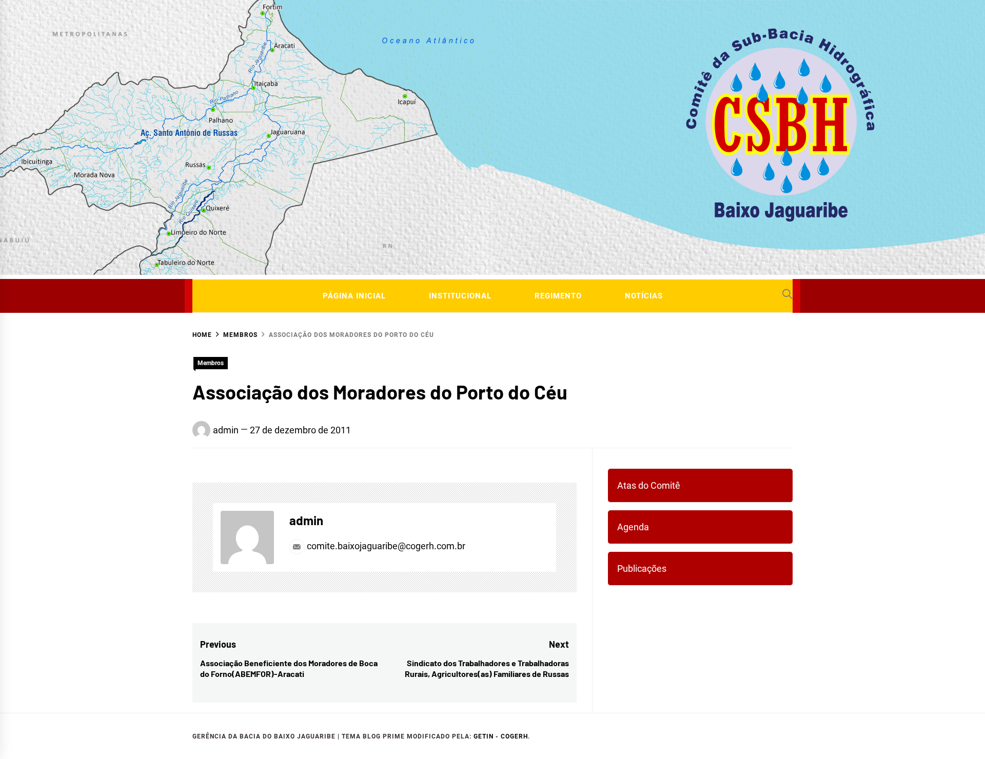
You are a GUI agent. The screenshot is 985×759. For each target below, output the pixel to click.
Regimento (558, 296)
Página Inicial (354, 296)
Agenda (633, 527)
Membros (211, 363)
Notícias (644, 296)
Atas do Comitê (648, 485)
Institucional (460, 296)
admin (226, 430)
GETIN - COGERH (501, 736)
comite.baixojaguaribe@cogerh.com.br (385, 546)
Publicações (641, 568)
